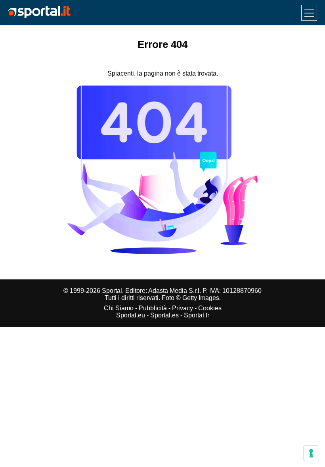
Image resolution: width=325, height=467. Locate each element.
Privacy (182, 308)
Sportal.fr (196, 315)
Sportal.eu (130, 315)
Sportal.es (164, 315)
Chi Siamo (119, 308)
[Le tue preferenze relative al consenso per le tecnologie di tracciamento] (311, 453)
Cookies (210, 308)
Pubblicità (153, 308)
